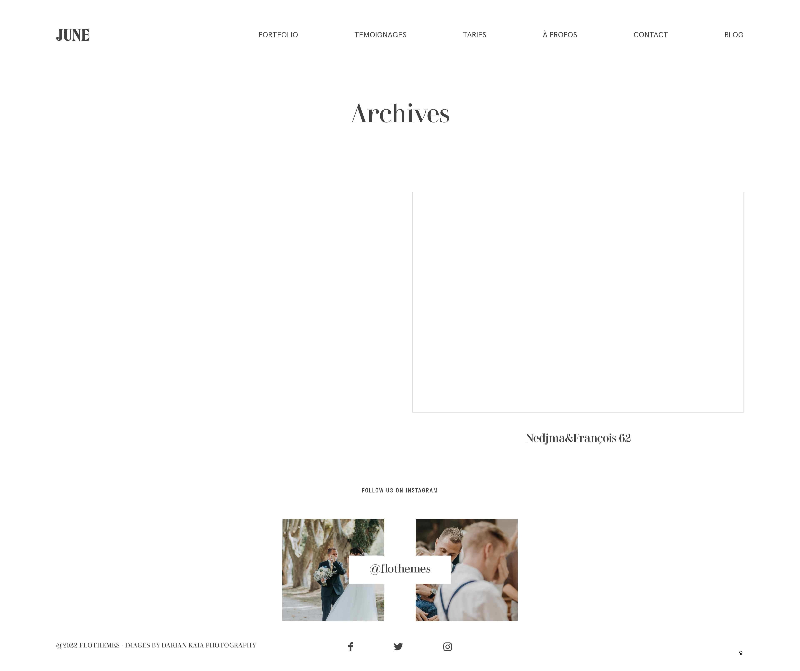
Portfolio (278, 35)
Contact (651, 35)
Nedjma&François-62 (578, 327)
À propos (560, 35)
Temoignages (380, 35)
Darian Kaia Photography (209, 646)
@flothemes (400, 569)
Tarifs (474, 35)
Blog (734, 35)
